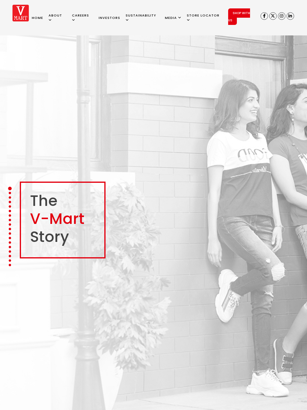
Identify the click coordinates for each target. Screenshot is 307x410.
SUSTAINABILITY (141, 15)
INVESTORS (109, 17)
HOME (37, 17)
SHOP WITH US (239, 17)
